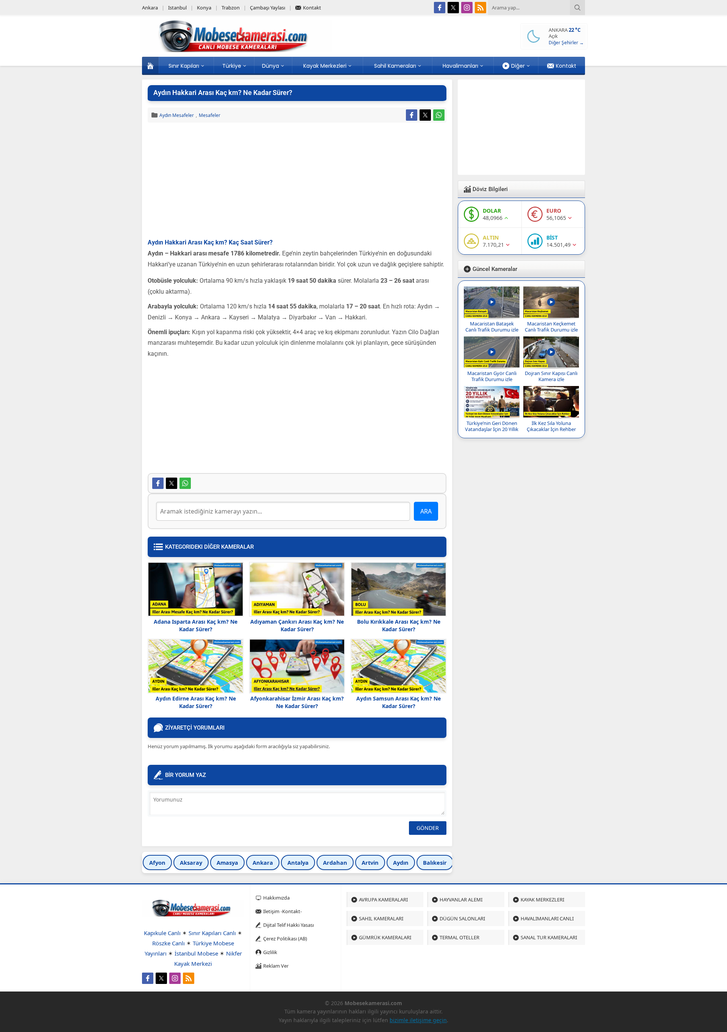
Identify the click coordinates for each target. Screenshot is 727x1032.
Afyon (157, 862)
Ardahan (335, 862)
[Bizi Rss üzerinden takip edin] (480, 7)
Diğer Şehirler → (566, 42)
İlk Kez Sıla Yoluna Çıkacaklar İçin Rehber (551, 426)
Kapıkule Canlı (162, 933)
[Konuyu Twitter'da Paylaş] (425, 115)
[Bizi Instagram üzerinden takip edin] (467, 7)
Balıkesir (435, 862)
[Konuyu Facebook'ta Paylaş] (411, 115)
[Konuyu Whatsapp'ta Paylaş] (439, 115)
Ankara (263, 862)
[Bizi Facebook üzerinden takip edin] (439, 7)
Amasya (227, 862)
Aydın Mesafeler (176, 115)
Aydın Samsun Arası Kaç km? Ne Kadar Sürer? (398, 702)
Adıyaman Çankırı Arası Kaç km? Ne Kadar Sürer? (297, 625)
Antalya (298, 862)
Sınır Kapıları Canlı (212, 933)
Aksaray (191, 862)
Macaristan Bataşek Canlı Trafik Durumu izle (491, 327)
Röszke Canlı (168, 943)
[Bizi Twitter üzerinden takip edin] (453, 7)
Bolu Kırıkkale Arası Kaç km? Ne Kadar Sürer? (398, 625)
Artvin (370, 862)
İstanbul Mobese (196, 953)
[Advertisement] (297, 181)
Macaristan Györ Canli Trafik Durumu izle (491, 376)
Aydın (401, 862)
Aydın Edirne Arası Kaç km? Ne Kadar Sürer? (196, 702)
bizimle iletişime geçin (418, 1020)
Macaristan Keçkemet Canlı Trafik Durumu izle (551, 327)
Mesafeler (209, 115)
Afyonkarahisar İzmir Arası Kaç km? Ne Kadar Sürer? (297, 702)
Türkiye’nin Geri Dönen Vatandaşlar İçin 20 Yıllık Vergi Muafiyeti (491, 429)
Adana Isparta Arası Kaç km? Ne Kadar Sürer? (195, 625)
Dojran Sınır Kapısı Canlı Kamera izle (551, 376)
